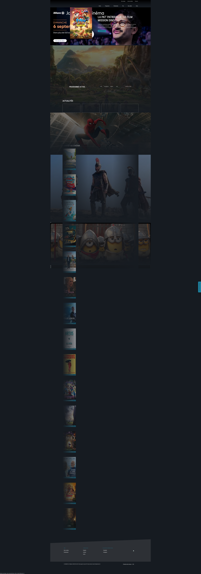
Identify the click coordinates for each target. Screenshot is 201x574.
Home (100, 6)
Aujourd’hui (106, 86)
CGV (133, 564)
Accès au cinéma (130, 1)
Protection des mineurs (127, 564)
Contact (84, 552)
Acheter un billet (102, 30)
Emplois (84, 550)
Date (117, 86)
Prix (123, 6)
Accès (84, 554)
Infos (137, 6)
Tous (101, 86)
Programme (107, 6)
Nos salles (130, 6)
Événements (116, 6)
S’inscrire (136, 1)
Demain (111, 86)
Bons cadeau (123, 1)
